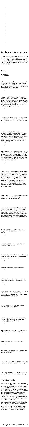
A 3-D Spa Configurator (7, 302)
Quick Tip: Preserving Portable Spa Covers (13, 192)
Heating (9, 17)
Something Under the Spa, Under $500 (12, 264)
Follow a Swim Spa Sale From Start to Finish (14, 358)
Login (5, 48)
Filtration (9, 14)
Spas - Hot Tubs (11, 38)
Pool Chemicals (11, 22)
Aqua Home (7, 46)
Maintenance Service (12, 20)
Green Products (11, 16)
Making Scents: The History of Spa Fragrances (14, 79)
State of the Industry (12, 39)
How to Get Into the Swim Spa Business (13, 338)
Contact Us (7, 418)
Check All (3, 69)
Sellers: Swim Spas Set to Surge (10, 327)
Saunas (9, 33)
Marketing (9, 42)
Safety (8, 30)
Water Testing (10, 41)
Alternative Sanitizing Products (15, 7)
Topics (5, 6)
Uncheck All (10, 69)
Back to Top (4, 422)
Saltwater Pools (11, 43)
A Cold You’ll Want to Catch (9, 369)
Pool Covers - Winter (12, 24)
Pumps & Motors (11, 27)
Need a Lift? (4, 288)
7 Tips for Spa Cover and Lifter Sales (11, 251)
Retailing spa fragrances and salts (11, 148)
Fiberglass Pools (11, 13)
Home (5, 4)
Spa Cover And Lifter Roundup (10, 94)
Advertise (6, 415)
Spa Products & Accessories (14, 36)
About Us (6, 413)
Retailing (9, 29)
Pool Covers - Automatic (13, 23)
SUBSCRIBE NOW (6, 411)
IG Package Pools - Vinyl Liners (15, 19)
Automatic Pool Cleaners (13, 8)
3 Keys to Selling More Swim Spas (11, 347)
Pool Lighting (10, 26)
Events (5, 416)
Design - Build (11, 11)
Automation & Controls (13, 10)
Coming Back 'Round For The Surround (12, 205)
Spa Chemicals (11, 35)
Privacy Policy (7, 419)
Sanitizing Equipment (12, 32)
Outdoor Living (11, 45)
